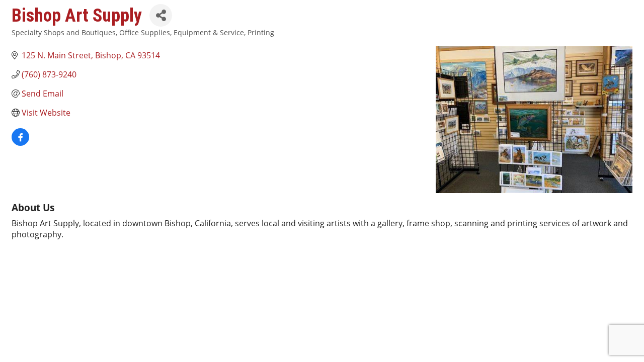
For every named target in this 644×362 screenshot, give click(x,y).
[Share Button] (160, 15)
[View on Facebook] (20, 142)
